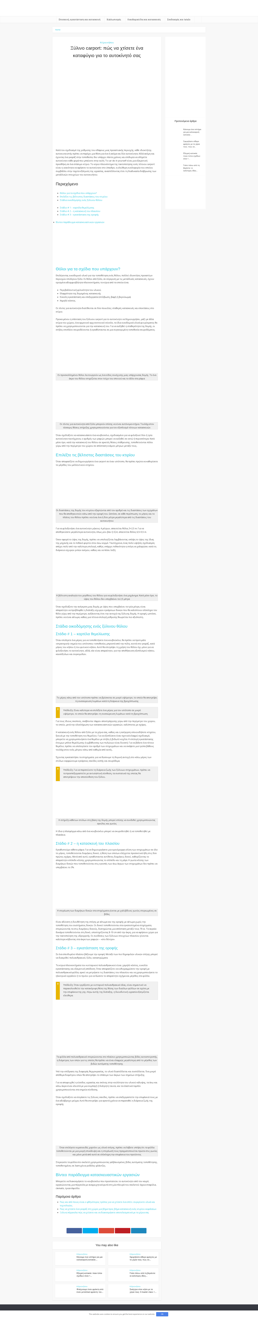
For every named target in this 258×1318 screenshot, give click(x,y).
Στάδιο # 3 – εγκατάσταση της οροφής (79, 214)
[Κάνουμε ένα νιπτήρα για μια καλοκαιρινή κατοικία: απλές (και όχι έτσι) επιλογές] (175, 132)
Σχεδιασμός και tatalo (178, 19)
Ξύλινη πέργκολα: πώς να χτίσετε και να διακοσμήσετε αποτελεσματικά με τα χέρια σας (104, 1212)
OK (162, 1314)
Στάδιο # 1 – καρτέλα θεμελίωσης (77, 207)
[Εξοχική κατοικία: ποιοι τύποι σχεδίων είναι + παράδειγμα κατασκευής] (175, 156)
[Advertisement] (107, 90)
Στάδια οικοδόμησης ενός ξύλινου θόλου (81, 200)
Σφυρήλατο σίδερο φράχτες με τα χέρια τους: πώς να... (191, 144)
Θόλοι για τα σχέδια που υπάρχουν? (78, 193)
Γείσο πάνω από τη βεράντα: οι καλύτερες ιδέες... (191, 168)
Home (57, 29)
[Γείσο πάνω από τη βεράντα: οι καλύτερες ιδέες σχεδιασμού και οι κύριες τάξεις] (175, 168)
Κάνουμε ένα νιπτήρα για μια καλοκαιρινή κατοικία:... (192, 132)
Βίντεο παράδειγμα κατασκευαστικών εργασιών (80, 222)
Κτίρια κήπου (107, 42)
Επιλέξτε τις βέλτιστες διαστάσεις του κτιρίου (84, 196)
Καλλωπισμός (114, 19)
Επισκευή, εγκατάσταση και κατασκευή (79, 19)
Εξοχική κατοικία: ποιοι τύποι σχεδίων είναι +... (191, 156)
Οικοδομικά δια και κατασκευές (144, 19)
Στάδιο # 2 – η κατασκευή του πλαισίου (80, 211)
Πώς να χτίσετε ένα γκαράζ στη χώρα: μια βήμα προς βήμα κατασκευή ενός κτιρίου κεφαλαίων (108, 1209)
